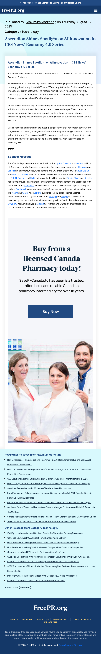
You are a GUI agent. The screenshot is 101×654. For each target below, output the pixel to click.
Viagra (15, 192)
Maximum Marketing (41, 22)
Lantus (11, 170)
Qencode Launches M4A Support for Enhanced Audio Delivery (36, 538)
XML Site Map (50, 622)
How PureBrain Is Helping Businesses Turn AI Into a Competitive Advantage (43, 542)
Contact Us (42, 619)
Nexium (79, 163)
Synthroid (21, 189)
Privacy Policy (61, 619)
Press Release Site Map (71, 645)
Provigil (53, 196)
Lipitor (58, 163)
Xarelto (88, 178)
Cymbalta (12, 203)
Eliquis (70, 178)
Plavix (77, 178)
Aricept (40, 203)
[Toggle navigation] (96, 10)
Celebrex (29, 185)
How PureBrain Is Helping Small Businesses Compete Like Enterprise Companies (45, 547)
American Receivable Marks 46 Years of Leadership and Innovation (39, 488)
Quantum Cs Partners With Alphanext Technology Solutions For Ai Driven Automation (48, 556)
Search (14, 619)
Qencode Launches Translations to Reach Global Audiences (36, 580)
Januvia (37, 192)
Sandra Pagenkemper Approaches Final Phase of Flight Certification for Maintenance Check (51, 516)
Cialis (25, 192)
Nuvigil (64, 196)
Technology (30, 32)
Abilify (33, 178)
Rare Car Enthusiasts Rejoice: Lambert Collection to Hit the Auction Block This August (49, 502)
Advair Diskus (82, 170)
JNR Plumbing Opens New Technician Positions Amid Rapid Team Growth (41, 521)
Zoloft (14, 178)
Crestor (67, 163)
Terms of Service (82, 619)
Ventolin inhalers (20, 174)
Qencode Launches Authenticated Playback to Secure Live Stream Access (43, 561)
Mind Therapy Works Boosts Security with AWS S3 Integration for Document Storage (48, 483)
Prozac (21, 178)
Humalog (82, 167)
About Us (27, 619)
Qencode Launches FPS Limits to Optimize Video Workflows (36, 552)
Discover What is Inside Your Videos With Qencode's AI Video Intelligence (42, 575)
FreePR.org (13, 10)
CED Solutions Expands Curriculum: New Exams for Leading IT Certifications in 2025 (47, 479)
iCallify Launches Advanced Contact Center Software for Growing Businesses (45, 533)
